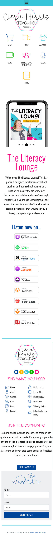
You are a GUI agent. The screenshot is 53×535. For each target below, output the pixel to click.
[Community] (43, 37)
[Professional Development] (26, 55)
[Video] (26, 37)
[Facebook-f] (21, 372)
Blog (10, 62)
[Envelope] (16, 372)
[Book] (26, 76)
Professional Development (26, 63)
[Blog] (10, 55)
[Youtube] (37, 372)
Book (27, 82)
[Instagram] (26, 372)
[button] (26, 2)
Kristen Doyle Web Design (38, 532)
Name (7, 490)
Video (26, 44)
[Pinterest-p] (31, 372)
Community (43, 44)
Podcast (43, 62)
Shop (10, 44)
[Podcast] (43, 55)
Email (6, 502)
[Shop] (10, 37)
